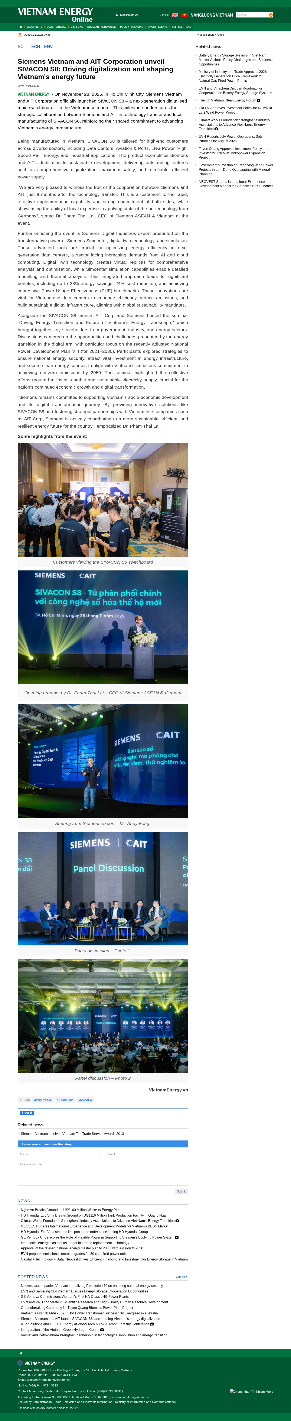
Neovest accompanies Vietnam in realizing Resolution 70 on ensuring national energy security (92, 1286)
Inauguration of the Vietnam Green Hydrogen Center (60, 1329)
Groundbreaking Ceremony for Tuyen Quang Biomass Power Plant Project (77, 1308)
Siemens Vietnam (43, 1099)
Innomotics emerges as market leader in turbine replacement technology (75, 1243)
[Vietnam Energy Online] (55, 15)
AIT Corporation (65, 1099)
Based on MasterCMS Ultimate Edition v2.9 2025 (48, 1407)
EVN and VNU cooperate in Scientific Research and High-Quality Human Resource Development (94, 1302)
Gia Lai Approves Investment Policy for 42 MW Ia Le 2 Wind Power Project (235, 110)
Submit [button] (181, 1191)
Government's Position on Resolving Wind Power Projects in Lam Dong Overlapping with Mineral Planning (236, 169)
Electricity (34, 27)
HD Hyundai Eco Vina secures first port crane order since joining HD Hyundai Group (84, 1232)
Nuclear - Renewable (101, 27)
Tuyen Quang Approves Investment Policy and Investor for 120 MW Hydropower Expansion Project (233, 153)
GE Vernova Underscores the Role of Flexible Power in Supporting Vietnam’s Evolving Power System (98, 1237)
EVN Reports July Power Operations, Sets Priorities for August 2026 (230, 139)
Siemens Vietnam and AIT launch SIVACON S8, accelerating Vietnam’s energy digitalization (90, 1319)
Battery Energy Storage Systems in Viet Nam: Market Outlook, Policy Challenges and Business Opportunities (235, 60)
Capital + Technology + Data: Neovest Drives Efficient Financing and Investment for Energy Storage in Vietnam (104, 1259)
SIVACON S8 (85, 1099)
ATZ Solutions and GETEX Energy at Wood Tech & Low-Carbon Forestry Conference (85, 1324)
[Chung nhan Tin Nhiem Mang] (251, 1391)
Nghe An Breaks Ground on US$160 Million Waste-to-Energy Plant (71, 1210)
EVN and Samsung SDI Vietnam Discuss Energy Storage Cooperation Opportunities (84, 1291)
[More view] (181, 1276)
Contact (164, 14)
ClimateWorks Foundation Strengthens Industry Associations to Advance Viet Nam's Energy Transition (98, 1221)
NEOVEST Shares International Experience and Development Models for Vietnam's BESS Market (94, 1226)
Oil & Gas (77, 27)
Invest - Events (157, 27)
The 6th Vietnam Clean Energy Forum (228, 100)
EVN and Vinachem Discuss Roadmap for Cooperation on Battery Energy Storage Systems (235, 91)
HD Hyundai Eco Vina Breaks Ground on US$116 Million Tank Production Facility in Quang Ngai (94, 1215)
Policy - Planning (131, 27)
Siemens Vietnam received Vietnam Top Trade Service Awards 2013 (72, 1134)
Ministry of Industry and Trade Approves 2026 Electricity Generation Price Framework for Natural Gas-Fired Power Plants (233, 76)
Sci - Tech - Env (181, 27)
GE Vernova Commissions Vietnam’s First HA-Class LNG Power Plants (75, 1296)
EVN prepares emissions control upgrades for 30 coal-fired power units (74, 1254)
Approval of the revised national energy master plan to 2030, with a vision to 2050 (82, 1248)
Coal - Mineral (56, 27)
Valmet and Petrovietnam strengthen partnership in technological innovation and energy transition (94, 1335)
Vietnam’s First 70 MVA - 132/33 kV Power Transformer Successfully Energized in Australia (89, 1313)
